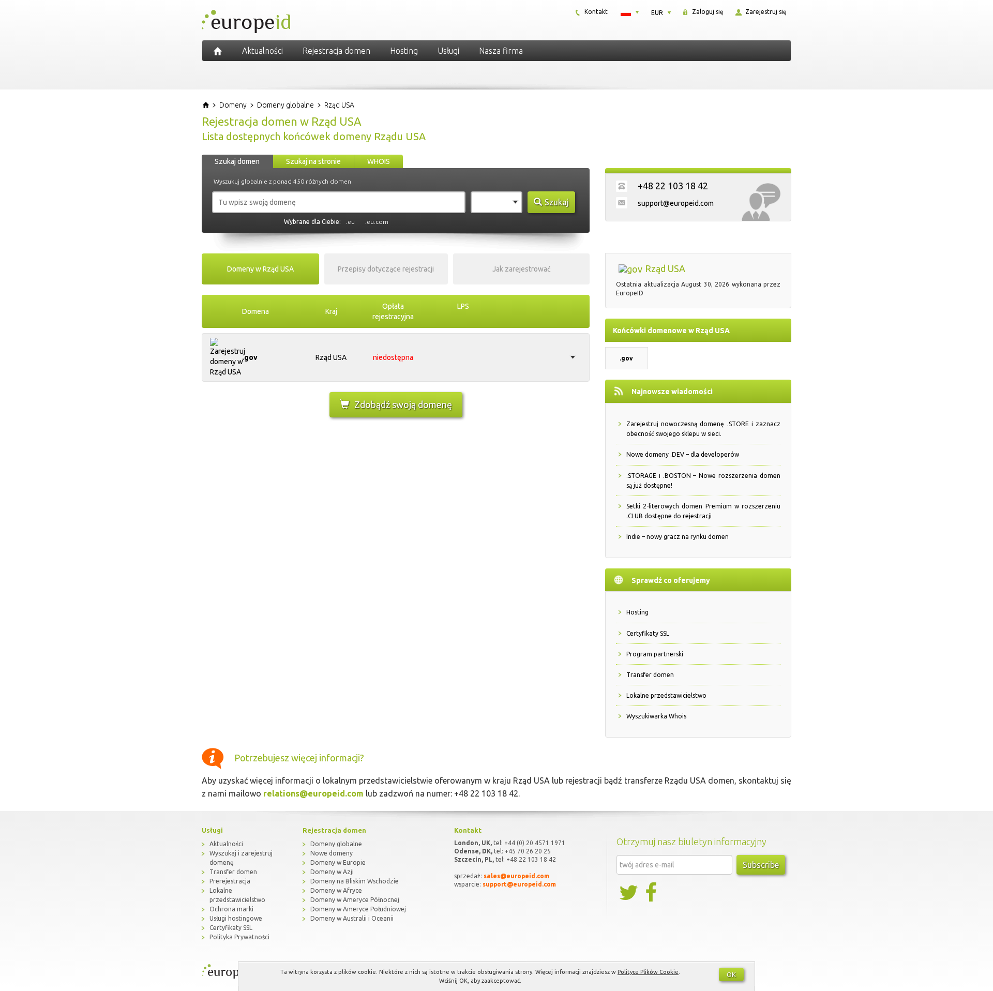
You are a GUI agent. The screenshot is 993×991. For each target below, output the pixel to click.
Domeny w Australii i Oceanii (352, 918)
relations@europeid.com (313, 793)
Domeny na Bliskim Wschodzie (354, 881)
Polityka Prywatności (239, 937)
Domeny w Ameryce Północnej (354, 899)
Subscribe (761, 864)
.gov (626, 358)
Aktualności (262, 50)
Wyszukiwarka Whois (656, 716)
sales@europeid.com (516, 876)
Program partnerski (654, 654)
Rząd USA (331, 357)
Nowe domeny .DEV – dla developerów (682, 454)
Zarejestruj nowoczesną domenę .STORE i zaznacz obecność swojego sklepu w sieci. (703, 429)
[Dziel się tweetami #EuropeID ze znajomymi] (629, 893)
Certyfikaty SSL (647, 633)
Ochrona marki (231, 909)
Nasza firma (501, 50)
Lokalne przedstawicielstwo (666, 695)
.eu (350, 221)
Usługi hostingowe (235, 918)
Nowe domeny (331, 853)
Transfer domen (650, 674)
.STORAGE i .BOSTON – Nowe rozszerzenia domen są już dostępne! (703, 480)
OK (731, 974)
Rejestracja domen (336, 50)
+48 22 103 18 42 (673, 186)
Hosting (404, 50)
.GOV (250, 357)
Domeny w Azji (332, 871)
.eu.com (376, 221)
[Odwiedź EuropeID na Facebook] (652, 893)
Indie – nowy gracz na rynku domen (677, 536)
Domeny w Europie (338, 862)
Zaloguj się (707, 11)
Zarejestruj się (765, 11)
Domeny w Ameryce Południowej (358, 909)
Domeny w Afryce (336, 890)
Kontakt (595, 11)
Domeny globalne (336, 843)
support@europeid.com (676, 203)
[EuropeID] (217, 50)
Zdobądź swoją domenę (403, 404)
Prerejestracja (229, 881)
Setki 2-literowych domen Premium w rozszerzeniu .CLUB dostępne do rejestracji (703, 511)
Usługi (448, 50)
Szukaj (557, 202)
